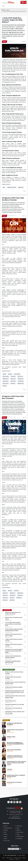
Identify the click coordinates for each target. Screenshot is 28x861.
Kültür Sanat (19, 826)
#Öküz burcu (20, 376)
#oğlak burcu (19, 597)
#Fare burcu (13, 376)
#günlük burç (20, 187)
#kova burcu (5, 600)
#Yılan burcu (13, 378)
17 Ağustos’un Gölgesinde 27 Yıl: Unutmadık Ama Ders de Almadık (15, 757)
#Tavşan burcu (5, 381)
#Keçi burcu (13, 383)
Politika (6, 830)
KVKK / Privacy (9, 857)
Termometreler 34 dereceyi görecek (13, 708)
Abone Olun (11, 859)
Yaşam (4, 41)
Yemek (18, 834)
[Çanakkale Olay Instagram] (16, 802)
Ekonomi (18, 830)
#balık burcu (12, 600)
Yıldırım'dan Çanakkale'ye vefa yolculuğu (15, 704)
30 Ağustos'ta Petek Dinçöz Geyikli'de (14, 687)
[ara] (20, 849)
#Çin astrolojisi (17, 374)
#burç (4, 187)
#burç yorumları (6, 376)
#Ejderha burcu (5, 378)
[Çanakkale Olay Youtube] (14, 802)
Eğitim (18, 828)
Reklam (24, 857)
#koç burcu (16, 590)
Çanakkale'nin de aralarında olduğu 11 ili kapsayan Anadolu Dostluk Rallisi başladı (14, 651)
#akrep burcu (5, 597)
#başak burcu (12, 595)
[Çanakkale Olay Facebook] (11, 802)
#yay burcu (12, 597)
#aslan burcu (5, 595)
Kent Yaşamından (8, 828)
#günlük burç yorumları (11, 187)
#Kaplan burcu (20, 378)
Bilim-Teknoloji (20, 832)
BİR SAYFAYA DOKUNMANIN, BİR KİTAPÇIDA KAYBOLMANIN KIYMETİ (15, 744)
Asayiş (5, 834)
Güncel (5, 826)
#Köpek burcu (21, 381)
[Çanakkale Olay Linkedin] (19, 802)
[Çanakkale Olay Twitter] (8, 802)
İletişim (17, 859)
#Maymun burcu (21, 383)
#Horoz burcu (13, 381)
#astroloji (10, 374)
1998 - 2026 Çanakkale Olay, (10, 855)
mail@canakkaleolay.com (16, 818)
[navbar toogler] (3, 6)
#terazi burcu (20, 595)
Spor (5, 832)
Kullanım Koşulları (17, 857)
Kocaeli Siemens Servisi (10, 700)
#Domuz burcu (5, 383)
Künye (3, 857)
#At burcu (5, 385)
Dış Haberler (19, 838)
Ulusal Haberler (20, 836)
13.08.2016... (10, 770)
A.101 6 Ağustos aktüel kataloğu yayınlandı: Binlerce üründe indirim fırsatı (13, 624)
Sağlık (5, 838)
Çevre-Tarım (7, 840)
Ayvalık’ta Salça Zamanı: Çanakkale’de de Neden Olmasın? (16, 776)
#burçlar (4, 374)
